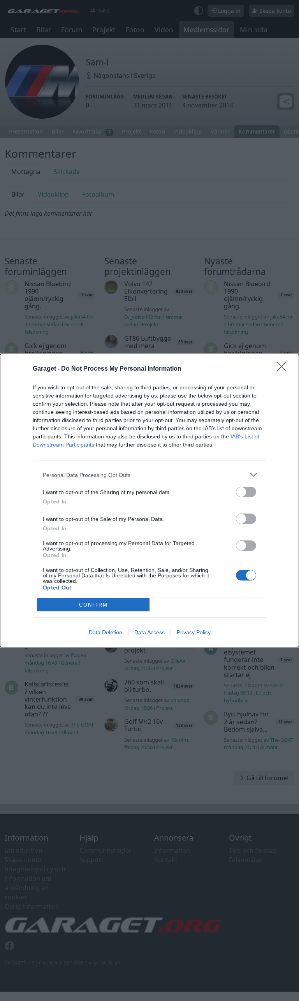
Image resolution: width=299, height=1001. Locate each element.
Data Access (149, 632)
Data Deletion (105, 632)
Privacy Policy (194, 632)
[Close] (283, 369)
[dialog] (149, 500)
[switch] (246, 492)
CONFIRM (93, 605)
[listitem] (149, 475)
